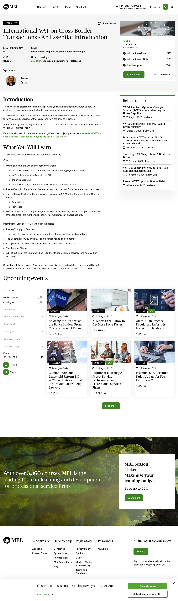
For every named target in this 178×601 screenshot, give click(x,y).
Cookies (80, 553)
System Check (61, 553)
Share (13, 372)
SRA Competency (13, 48)
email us (35, 60)
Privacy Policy (83, 548)
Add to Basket (133, 74)
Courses (41, 7)
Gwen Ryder (24, 80)
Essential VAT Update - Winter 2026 (144, 181)
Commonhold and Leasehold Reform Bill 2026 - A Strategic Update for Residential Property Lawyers (67, 347)
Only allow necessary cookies (147, 594)
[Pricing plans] (124, 53)
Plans (68, 7)
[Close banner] (174, 583)
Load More (111, 405)
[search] (165, 7)
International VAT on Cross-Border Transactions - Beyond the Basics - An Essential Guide (145, 140)
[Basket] (172, 7)
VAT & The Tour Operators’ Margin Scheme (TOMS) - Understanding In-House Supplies (144, 110)
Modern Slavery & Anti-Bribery (84, 564)
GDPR (79, 557)
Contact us (59, 548)
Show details (42, 594)
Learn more (134, 497)
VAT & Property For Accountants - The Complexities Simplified (145, 169)
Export (13, 365)
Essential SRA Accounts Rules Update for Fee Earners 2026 (154, 346)
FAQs (56, 566)
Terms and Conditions (81, 572)
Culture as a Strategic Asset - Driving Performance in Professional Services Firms (111, 347)
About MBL (81, 7)
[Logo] (11, 7)
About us (37, 548)
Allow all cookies (147, 586)
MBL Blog (103, 548)
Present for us (39, 553)
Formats (55, 7)
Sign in (156, 7)
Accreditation (61, 557)
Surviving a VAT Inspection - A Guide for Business (146, 156)
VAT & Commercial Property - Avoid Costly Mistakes (144, 125)
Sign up (141, 551)
